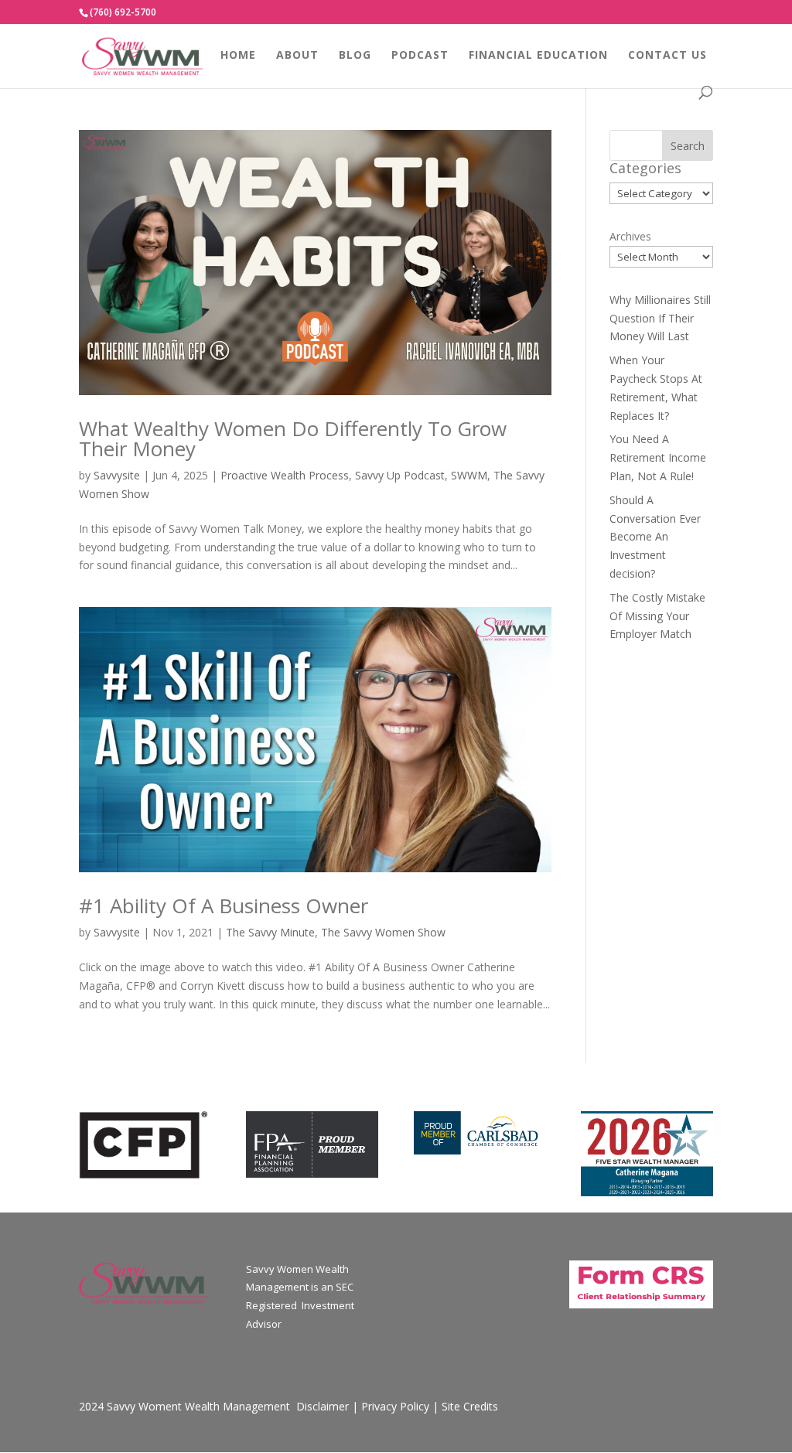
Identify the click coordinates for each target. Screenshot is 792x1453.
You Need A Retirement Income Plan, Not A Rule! (657, 457)
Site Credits (470, 1406)
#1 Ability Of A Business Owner (223, 905)
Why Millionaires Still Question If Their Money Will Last (660, 318)
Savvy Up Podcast (400, 475)
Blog (355, 55)
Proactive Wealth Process (284, 475)
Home (238, 55)
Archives (630, 236)
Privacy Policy (395, 1406)
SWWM (469, 475)
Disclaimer (322, 1406)
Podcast (420, 55)
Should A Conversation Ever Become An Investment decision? (655, 537)
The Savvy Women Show (383, 932)
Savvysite (117, 475)
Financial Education (538, 55)
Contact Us (667, 55)
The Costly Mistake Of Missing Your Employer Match (657, 616)
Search (688, 145)
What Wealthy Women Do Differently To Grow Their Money (293, 438)
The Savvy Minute (270, 932)
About (297, 55)
